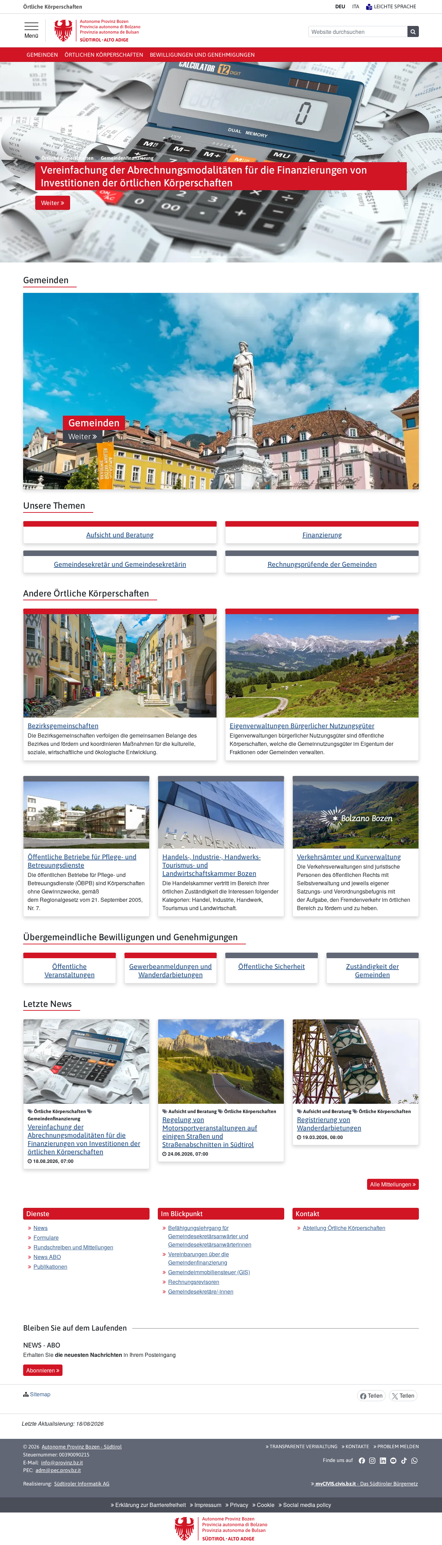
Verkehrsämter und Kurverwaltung (349, 857)
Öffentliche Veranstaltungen (70, 970)
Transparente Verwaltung (303, 1446)
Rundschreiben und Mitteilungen (73, 1247)
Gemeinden (42, 55)
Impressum (207, 1505)
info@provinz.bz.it (62, 1462)
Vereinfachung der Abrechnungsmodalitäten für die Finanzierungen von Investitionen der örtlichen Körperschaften (84, 1139)
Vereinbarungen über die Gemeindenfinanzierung (198, 1258)
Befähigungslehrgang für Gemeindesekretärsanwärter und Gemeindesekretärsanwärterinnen (209, 1236)
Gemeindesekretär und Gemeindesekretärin (120, 564)
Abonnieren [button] (41, 1370)
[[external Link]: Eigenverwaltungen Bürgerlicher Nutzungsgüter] (322, 665)
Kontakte (357, 1446)
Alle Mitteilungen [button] (391, 1184)
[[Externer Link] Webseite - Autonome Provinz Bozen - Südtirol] (97, 30)
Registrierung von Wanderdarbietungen (329, 1124)
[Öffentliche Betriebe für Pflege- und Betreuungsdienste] (86, 814)
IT (355, 6)
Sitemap (40, 1394)
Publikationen (50, 1266)
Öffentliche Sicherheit (271, 966)
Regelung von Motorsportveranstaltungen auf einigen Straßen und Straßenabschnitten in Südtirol (209, 1132)
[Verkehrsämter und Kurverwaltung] (356, 814)
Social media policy (306, 1505)
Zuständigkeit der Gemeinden (372, 970)
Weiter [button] (51, 203)
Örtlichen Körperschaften (104, 55)
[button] (15, 162)
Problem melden (397, 1446)
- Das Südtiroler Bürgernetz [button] (366, 1484)
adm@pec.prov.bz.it (58, 1470)
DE (340, 6)
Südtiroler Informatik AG (81, 1484)
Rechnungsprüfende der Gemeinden (322, 564)
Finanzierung (322, 535)
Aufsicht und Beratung (120, 535)
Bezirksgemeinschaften (63, 726)
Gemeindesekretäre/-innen (200, 1291)
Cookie (265, 1505)
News (40, 1228)
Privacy (238, 1505)
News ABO (47, 1257)
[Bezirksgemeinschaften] (120, 665)
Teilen (374, 1395)
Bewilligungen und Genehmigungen (202, 55)
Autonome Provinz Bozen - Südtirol (82, 1447)
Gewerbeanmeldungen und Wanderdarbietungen (170, 970)
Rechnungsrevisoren (193, 1282)
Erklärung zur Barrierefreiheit (150, 1505)
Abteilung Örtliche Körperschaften (344, 1228)
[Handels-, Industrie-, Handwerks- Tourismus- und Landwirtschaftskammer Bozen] (221, 814)
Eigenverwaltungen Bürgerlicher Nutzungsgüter (302, 726)
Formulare (46, 1237)
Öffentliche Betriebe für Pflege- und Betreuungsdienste (82, 861)
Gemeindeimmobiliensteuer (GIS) (209, 1272)
